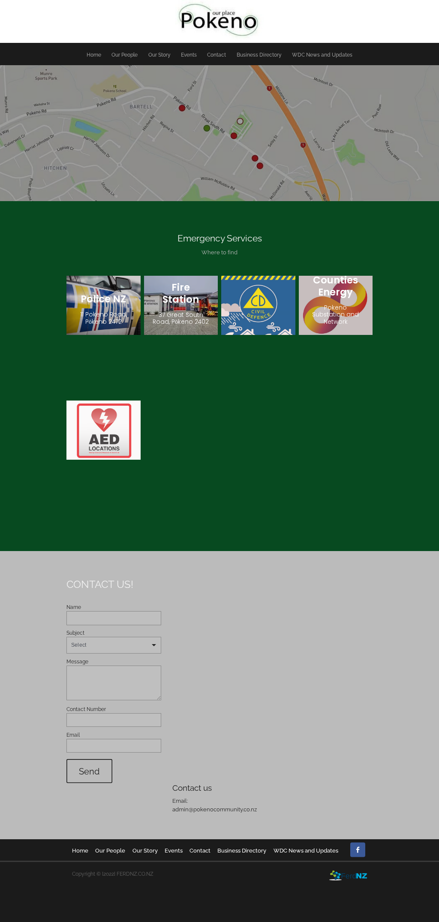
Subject (75, 632)
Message (77, 661)
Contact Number (86, 708)
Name (73, 606)
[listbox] (113, 645)
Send (89, 771)
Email (73, 734)
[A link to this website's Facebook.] (357, 849)
